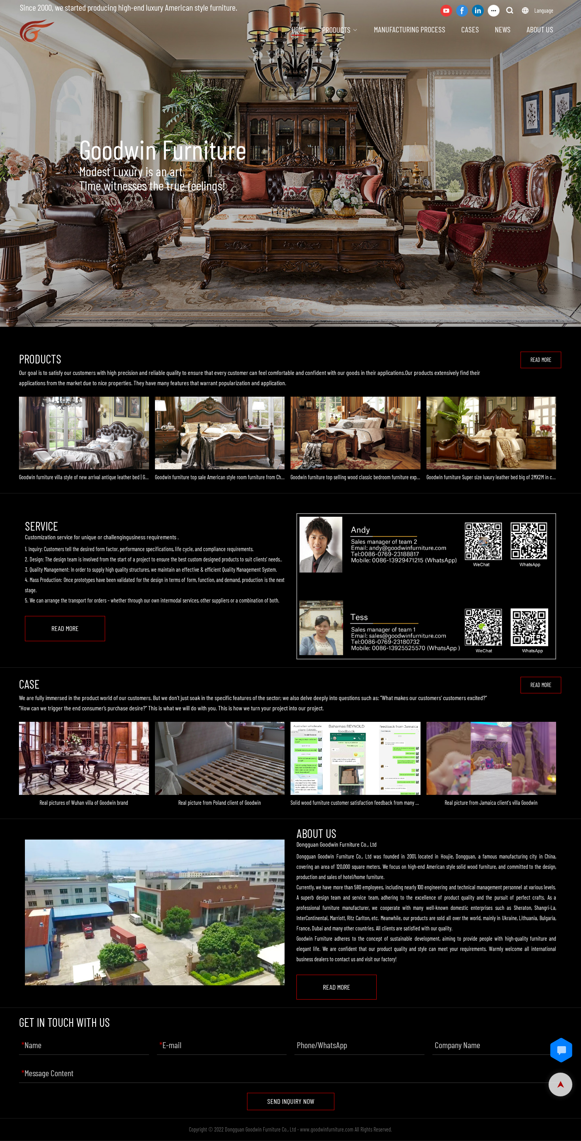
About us (539, 29)
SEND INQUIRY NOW (290, 1101)
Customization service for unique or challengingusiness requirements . (102, 536)
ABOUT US (316, 833)
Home (299, 29)
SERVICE (41, 526)
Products (336, 29)
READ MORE (540, 359)
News (503, 29)
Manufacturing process (409, 29)
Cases (470, 29)
